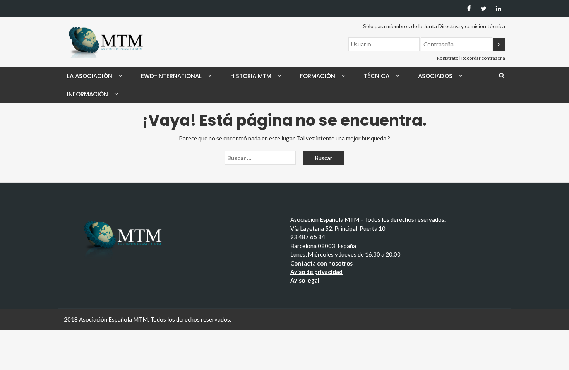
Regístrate (447, 58)
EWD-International (171, 76)
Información (87, 94)
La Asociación (89, 76)
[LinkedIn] (498, 8)
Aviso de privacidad (316, 271)
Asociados (435, 76)
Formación (317, 76)
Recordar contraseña (483, 58)
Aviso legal (304, 280)
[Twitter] (483, 8)
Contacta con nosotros (321, 263)
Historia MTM (250, 76)
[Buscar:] (260, 158)
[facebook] (469, 8)
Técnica (376, 76)
